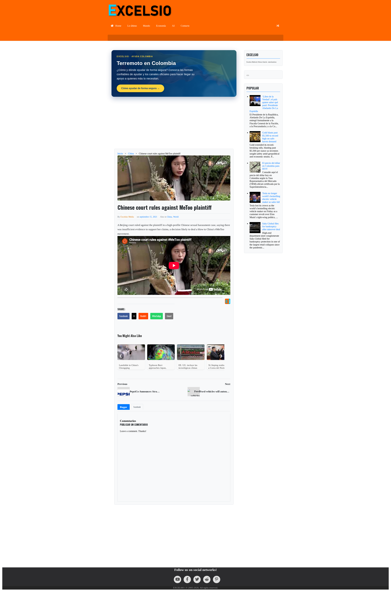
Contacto (185, 25)
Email (169, 316)
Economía (161, 25)
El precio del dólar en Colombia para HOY (271, 166)
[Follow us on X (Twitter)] (197, 579)
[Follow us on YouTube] (177, 579)
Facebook (123, 316)
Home (118, 25)
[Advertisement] (173, 122)
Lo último (132, 25)
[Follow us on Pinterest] (216, 579)
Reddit (143, 316)
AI (173, 25)
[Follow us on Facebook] (187, 579)
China (169, 217)
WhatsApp (156, 316)
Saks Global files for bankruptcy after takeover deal (271, 226)
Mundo (146, 25)
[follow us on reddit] (206, 579)
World (176, 217)
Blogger (123, 407)
